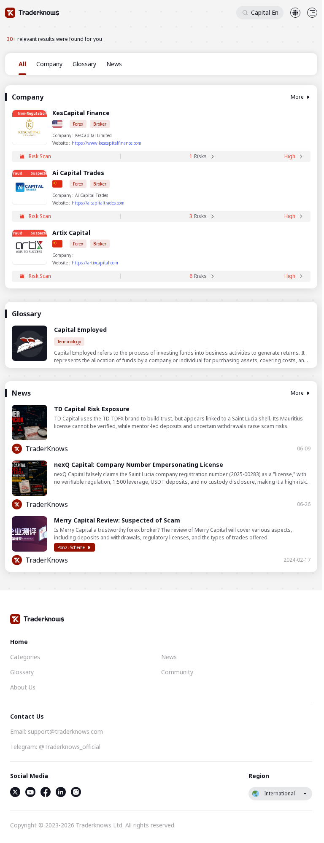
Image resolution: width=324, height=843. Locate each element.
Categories (25, 657)
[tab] (22, 64)
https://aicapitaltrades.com (98, 203)
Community (177, 672)
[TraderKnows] (32, 13)
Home (19, 642)
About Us (22, 687)
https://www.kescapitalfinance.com (106, 143)
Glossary (22, 672)
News (169, 657)
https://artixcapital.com (95, 263)
